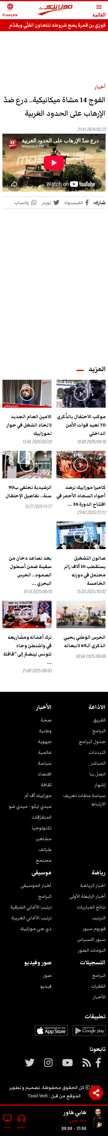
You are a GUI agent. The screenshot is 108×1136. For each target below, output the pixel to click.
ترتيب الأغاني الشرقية (31, 907)
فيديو (46, 986)
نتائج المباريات (91, 907)
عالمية (45, 752)
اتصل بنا (97, 774)
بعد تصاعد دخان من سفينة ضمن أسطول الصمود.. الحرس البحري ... (30, 571)
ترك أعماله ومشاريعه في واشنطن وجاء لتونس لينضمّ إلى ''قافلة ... (27, 650)
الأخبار (99, 997)
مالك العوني (77, 1120)
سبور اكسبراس (91, 939)
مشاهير (44, 838)
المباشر (98, 763)
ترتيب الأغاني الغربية (31, 917)
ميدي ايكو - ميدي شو (30, 806)
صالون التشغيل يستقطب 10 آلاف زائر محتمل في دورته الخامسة (85, 571)
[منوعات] (98, 1118)
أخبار (100, 87)
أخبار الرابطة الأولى (87, 896)
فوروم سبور (94, 928)
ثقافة (46, 784)
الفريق (99, 720)
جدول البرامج (92, 741)
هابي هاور (74, 1112)
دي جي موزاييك (36, 928)
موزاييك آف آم (38, 795)
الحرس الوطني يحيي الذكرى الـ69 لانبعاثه (85, 641)
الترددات (97, 752)
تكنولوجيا (42, 827)
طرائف (45, 849)
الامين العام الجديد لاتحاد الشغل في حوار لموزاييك (29, 425)
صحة (46, 720)
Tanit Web (38, 1095)
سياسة (45, 763)
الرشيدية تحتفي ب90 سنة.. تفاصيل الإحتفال (29, 491)
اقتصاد (45, 774)
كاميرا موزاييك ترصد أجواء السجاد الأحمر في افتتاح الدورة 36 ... (81, 496)
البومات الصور (92, 950)
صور (47, 975)
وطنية (45, 730)
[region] (54, 281)
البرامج (99, 730)
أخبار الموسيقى (36, 885)
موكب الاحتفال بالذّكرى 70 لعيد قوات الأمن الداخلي (81, 425)
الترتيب (99, 917)
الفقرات (98, 986)
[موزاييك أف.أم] (55, 10)
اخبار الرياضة (93, 885)
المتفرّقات (42, 817)
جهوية (45, 741)
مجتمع (44, 860)
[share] (96, 1093)
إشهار (100, 784)
